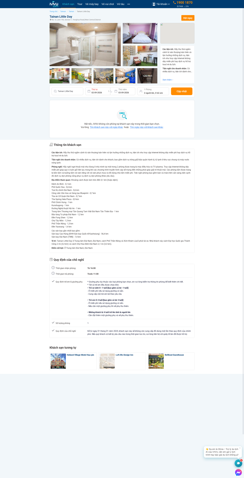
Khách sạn (68, 4)
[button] (223, 452)
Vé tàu (120, 4)
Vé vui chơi (108, 4)
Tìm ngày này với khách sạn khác (146, 127)
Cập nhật (182, 91)
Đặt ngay (187, 18)
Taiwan (63, 11)
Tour (79, 4)
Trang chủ (53, 11)
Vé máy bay (91, 4)
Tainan (71, 11)
